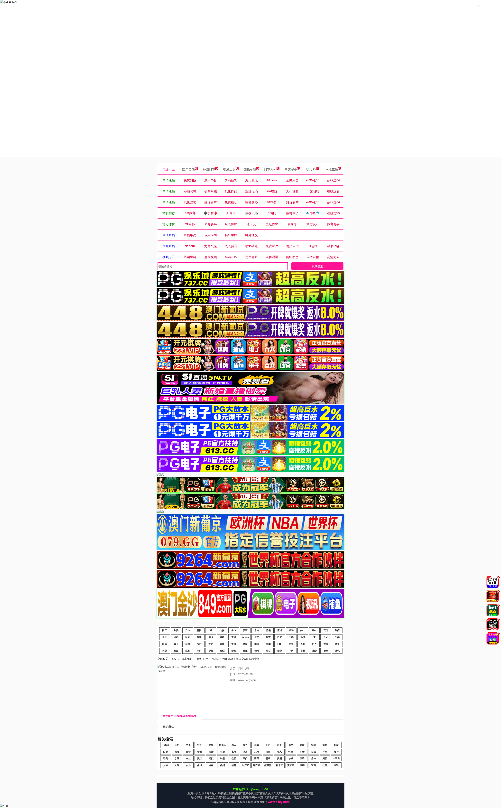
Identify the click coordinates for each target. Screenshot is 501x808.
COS (279, 644)
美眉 (279, 758)
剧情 (210, 637)
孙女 (188, 751)
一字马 (336, 758)
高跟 (176, 650)
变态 (279, 751)
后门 (245, 758)
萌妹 (211, 745)
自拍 (222, 630)
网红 (222, 637)
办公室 (245, 765)
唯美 (279, 745)
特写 (313, 745)
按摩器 (267, 765)
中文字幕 (291, 169)
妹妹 (211, 765)
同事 (164, 644)
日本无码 (270, 169)
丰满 (256, 745)
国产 (164, 630)
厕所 (325, 758)
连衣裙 (256, 765)
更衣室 (290, 765)
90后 (222, 758)
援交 (325, 650)
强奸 (337, 630)
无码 (291, 637)
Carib (257, 751)
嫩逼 (337, 644)
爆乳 (337, 650)
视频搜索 (317, 266)
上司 (177, 745)
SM (326, 637)
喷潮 (268, 758)
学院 (177, 758)
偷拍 (233, 630)
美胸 (268, 644)
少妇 (199, 644)
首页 (174, 659)
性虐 (290, 751)
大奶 (210, 644)
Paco (268, 751)
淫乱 (211, 758)
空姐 (279, 630)
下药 (291, 650)
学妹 (256, 630)
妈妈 (222, 765)
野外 (199, 745)
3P (314, 637)
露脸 (302, 745)
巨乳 (187, 637)
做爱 (314, 650)
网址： (234, 680)
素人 (176, 644)
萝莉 (245, 630)
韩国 (199, 630)
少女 (210, 650)
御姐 (245, 650)
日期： (234, 674)
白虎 (165, 751)
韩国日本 (209, 169)
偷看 (199, 751)
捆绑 (302, 765)
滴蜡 (211, 751)
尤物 (325, 644)
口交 (279, 637)
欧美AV (311, 169)
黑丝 (199, 758)
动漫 (302, 637)
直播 (222, 644)
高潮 (234, 751)
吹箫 (325, 765)
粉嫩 (290, 758)
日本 (187, 630)
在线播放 (168, 726)
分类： (234, 668)
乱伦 (222, 650)
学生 (188, 745)
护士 (302, 630)
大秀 (245, 745)
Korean (245, 637)
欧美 (176, 630)
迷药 (313, 765)
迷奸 (176, 637)
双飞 (325, 630)
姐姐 (199, 765)
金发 (233, 650)
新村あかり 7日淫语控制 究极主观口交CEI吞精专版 (228, 659)
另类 (337, 637)
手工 (164, 637)
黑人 (234, 745)
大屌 (177, 765)
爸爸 (234, 765)
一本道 (165, 745)
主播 (233, 637)
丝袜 (314, 630)
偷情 (256, 650)
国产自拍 (188, 169)
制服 (199, 637)
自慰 (302, 650)
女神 (336, 751)
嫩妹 (245, 644)
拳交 (279, 650)
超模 (187, 644)
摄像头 (222, 745)
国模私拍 (250, 169)
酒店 (245, 751)
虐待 (313, 758)
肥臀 (256, 758)
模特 (291, 630)
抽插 (313, 751)
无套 (302, 644)
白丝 (188, 758)
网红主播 (331, 169)
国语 (302, 758)
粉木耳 (279, 765)
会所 (234, 758)
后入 (314, 644)
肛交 (256, 637)
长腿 (222, 751)
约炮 (291, 644)
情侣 (268, 630)
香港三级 (229, 169)
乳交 (268, 650)
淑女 (177, 751)
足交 (268, 637)
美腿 (164, 650)
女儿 (188, 765)
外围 (325, 751)
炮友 (336, 745)
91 (211, 630)
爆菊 (325, 745)
